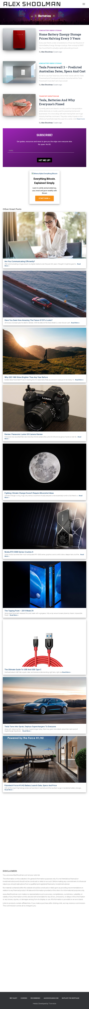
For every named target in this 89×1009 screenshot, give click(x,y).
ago (57, 52)
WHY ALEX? (13, 998)
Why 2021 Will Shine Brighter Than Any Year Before (26, 377)
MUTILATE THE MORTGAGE (70, 998)
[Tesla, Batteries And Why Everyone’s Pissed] (19, 105)
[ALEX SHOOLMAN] (33, 4)
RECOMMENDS (35, 998)
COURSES (24, 998)
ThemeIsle (52, 1004)
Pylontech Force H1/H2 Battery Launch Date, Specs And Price (31, 785)
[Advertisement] (20, 830)
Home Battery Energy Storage (50, 30)
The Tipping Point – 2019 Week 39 (19, 611)
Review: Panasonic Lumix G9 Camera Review (24, 434)
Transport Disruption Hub (49, 96)
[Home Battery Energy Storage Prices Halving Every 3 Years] (19, 39)
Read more (81, 119)
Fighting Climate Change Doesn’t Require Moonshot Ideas (29, 493)
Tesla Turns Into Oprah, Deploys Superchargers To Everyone (30, 726)
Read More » (75, 323)
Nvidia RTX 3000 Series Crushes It (19, 552)
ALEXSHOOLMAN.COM (51, 998)
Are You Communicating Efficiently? (20, 261)
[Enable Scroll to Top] (84, 1004)
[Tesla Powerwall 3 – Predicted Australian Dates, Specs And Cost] (19, 72)
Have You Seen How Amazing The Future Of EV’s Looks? (28, 320)
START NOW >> (44, 198)
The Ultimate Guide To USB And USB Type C (23, 669)
